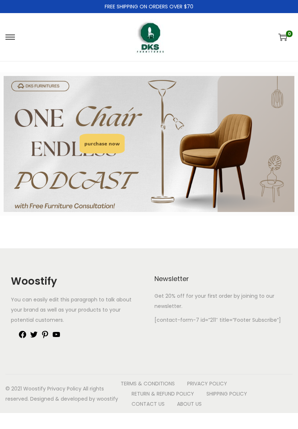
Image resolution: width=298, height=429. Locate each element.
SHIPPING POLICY (226, 393)
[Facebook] (22, 337)
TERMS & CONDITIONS (148, 383)
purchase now (102, 143)
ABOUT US (189, 404)
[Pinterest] (45, 337)
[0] (282, 37)
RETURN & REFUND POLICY (163, 393)
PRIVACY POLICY (207, 383)
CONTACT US (148, 404)
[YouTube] (56, 337)
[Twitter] (33, 337)
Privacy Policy (64, 388)
